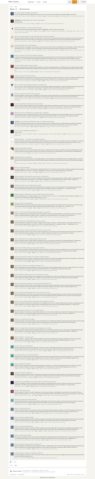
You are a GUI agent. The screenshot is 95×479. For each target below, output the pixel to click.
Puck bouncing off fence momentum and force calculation (28, 103)
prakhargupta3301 (17, 89)
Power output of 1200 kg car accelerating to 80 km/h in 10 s (29, 265)
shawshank (16, 395)
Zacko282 (16, 60)
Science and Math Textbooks (63, 126)
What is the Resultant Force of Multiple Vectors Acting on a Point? (30, 239)
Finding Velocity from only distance (23, 157)
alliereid (15, 216)
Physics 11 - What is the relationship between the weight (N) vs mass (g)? (32, 212)
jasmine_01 (16, 71)
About (72, 474)
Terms (75, 474)
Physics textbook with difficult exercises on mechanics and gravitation (34, 121)
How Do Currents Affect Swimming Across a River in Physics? (29, 247)
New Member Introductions (79, 16)
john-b (15, 41)
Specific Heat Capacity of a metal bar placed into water (28, 27)
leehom (15, 386)
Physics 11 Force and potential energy (23, 426)
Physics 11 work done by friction (22, 408)
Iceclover (16, 413)
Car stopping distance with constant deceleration (26, 354)
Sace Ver (16, 152)
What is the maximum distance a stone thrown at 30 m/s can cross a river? (32, 230)
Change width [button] (21, 474)
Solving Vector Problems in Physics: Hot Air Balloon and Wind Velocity (31, 256)
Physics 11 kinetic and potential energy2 (24, 417)
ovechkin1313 (16, 172)
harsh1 (15, 23)
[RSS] (85, 474)
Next (15, 461)
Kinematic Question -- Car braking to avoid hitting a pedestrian (29, 139)
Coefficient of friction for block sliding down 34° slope (27, 185)
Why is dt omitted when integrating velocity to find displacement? (30, 84)
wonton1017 (16, 377)
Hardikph (16, 133)
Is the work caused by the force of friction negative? (27, 93)
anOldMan (16, 350)
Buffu (15, 126)
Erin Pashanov (17, 144)
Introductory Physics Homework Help (21, 32)
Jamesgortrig (16, 98)
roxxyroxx (16, 225)
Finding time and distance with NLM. (23, 148)
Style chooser (13, 474)
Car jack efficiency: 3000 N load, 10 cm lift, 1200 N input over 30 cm (31, 274)
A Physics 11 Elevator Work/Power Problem (25, 75)
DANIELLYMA (16, 404)
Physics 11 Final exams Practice (22, 167)
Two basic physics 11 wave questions (23, 203)
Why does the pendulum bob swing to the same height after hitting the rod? (32, 283)
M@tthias (16, 181)
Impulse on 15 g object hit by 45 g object (24, 319)
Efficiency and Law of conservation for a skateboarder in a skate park (31, 112)
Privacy (78, 474)
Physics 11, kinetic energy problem (22, 435)
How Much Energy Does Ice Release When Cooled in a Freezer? (30, 221)
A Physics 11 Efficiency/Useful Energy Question (25, 65)
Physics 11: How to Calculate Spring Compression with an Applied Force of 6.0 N (34, 301)
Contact (68, 474)
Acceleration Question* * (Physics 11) (23, 372)
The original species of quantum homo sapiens (25, 12)
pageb (15, 117)
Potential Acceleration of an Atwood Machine (25, 45)
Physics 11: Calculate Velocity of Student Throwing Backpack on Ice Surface (33, 328)
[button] (35, 2)
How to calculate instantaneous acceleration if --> (26, 130)
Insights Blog (31, 2)
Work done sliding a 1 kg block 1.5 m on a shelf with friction (29, 310)
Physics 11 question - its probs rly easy (23, 337)
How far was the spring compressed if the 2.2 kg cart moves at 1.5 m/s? (32, 292)
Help (82, 474)
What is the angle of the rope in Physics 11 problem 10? (27, 444)
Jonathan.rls (16, 163)
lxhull (15, 31)
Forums (38, 2)
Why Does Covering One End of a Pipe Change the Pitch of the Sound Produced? (34, 36)
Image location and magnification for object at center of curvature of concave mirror (35, 381)
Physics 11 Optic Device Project (22, 390)
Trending (45, 2)
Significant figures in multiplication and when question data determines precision (34, 194)
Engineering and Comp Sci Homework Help (56, 23)
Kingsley (16, 207)
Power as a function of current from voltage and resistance (28, 55)
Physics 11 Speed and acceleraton (22, 363)
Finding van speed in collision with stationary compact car (28, 453)
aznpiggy (16, 190)
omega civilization (17, 16)
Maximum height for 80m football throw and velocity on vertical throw (31, 176)
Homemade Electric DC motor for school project (30, 20)
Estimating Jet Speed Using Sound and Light (25, 399)
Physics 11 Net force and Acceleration (23, 346)
